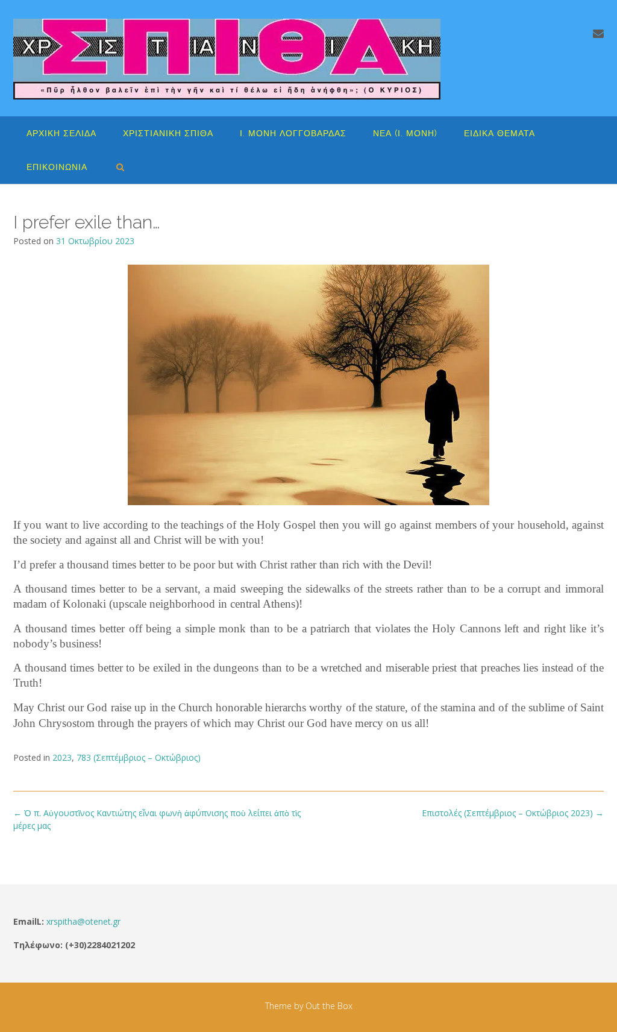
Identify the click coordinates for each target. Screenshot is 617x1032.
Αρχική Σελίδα (61, 133)
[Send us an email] (598, 33)
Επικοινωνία (57, 167)
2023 (62, 757)
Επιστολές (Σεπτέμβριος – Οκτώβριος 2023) (513, 813)
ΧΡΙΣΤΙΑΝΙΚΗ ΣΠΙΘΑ (168, 133)
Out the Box (328, 1006)
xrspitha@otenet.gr (83, 921)
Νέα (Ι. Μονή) (405, 133)
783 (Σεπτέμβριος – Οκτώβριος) (139, 757)
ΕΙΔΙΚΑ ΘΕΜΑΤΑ (499, 133)
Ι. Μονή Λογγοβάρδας (293, 133)
